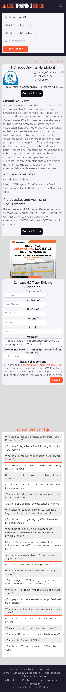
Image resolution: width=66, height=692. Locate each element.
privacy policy (30, 365)
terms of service (52, 365)
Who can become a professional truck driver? (31, 628)
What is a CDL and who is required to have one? (32, 634)
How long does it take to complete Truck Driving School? (32, 477)
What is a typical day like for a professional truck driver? (32, 610)
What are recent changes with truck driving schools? (30, 572)
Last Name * (33, 300)
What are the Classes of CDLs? (22, 640)
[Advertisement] (33, 405)
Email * (33, 327)
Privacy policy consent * (33, 361)
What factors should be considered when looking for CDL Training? (33, 467)
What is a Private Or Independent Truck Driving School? (32, 457)
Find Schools (15, 49)
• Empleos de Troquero (26, 672)
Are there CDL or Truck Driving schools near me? (33, 503)
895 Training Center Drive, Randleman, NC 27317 (35, 86)
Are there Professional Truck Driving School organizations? (29, 556)
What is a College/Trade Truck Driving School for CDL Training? (32, 448)
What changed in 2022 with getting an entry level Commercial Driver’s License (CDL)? (30, 582)
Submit (56, 380)
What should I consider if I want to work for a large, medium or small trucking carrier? (30, 511)
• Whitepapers (51, 672)
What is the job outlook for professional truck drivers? (30, 620)
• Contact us (28, 680)
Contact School (31, 93)
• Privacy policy (32, 683)
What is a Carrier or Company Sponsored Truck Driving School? (32, 438)
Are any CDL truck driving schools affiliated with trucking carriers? (32, 486)
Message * (33, 336)
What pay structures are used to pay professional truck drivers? (33, 601)
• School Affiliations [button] (31, 676)
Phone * (33, 318)
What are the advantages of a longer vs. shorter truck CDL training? (32, 496)
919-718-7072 (44, 76)
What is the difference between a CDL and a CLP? (30, 648)
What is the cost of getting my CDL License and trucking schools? (32, 521)
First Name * (33, 291)
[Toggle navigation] (60, 5)
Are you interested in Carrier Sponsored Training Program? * (33, 351)
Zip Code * (33, 309)
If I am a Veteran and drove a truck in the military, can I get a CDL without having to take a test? (33, 545)
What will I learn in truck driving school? (28, 564)
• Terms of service (49, 680)
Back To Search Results (50, 61)
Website (42, 79)
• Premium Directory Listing (25, 669)
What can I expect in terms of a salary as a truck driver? (32, 591)
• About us (11, 680)
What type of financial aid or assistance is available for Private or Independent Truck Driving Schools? (29, 532)
